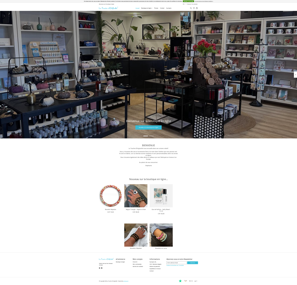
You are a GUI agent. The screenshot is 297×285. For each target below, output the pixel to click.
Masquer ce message (188, 1)
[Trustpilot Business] (180, 282)
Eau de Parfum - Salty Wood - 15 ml (161, 210)
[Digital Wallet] (191, 281)
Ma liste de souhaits (138, 266)
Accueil (137, 8)
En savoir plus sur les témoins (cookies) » (204, 1)
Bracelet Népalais (110, 209)
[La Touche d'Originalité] (108, 8)
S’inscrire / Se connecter (192, 4)
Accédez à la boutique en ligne (148, 127)
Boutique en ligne (120, 262)
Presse (156, 8)
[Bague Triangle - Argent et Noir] (135, 195)
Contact (162, 8)
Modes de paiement (155, 266)
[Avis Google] (185, 282)
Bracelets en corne (161, 248)
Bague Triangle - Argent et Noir (136, 209)
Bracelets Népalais (136, 248)
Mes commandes (137, 264)
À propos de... (153, 262)
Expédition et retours (155, 268)
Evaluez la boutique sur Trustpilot (175, 265)
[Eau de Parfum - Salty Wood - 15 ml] (161, 195)
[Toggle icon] (191, 8)
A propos (168, 8)
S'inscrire (135, 262)
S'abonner (192, 262)
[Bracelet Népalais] (110, 195)
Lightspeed (125, 281)
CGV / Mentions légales (155, 264)
